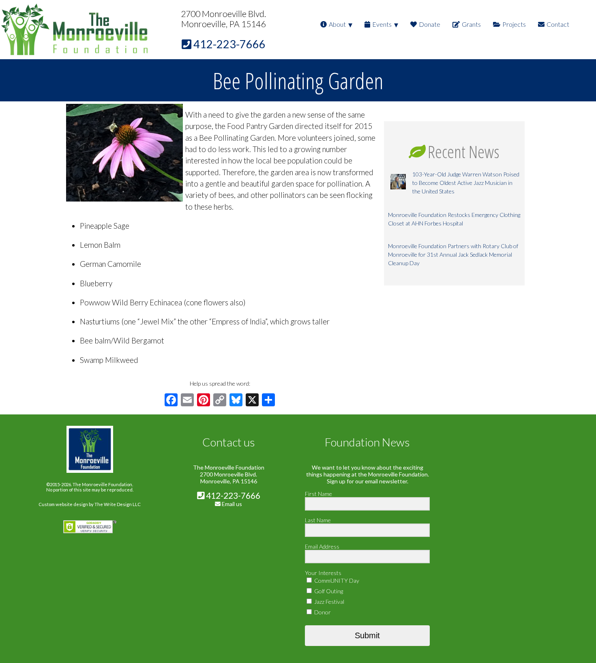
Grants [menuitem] (471, 24)
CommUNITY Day (336, 580)
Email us (232, 503)
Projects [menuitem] (514, 24)
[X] (252, 400)
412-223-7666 (232, 495)
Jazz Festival (328, 601)
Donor (322, 612)
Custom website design (63, 504)
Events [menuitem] (382, 24)
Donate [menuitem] (429, 24)
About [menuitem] (337, 24)
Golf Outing (328, 591)
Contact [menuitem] (558, 24)
